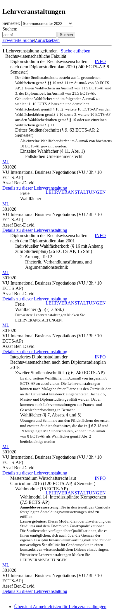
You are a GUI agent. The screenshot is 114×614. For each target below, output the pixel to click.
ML (5, 161)
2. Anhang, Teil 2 (36, 256)
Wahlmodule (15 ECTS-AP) (41, 488)
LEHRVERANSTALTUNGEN (74, 192)
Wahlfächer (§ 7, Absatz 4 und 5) (65, 410)
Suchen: (9, 28)
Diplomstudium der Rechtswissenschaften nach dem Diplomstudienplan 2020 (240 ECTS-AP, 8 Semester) (59, 66)
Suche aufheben (75, 50)
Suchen (66, 35)
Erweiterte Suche (18, 40)
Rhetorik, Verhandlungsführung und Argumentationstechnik (58, 264)
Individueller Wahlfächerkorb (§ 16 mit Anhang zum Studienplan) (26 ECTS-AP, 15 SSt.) (59, 249)
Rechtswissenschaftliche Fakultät (35, 56)
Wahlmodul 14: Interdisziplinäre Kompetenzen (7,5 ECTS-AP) (65, 526)
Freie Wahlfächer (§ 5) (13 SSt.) (60, 312)
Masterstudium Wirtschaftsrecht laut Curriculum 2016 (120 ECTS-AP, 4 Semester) (58, 481)
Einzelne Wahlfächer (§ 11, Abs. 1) (66, 146)
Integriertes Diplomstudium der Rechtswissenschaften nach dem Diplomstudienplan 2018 (58, 362)
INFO (100, 61)
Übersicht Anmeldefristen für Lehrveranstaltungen (60, 606)
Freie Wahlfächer (63, 196)
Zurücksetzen (47, 40)
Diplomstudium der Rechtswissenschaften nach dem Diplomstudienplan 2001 (58, 238)
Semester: (11, 23)
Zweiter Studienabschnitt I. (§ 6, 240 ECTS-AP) (60, 372)
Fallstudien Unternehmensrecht (53, 156)
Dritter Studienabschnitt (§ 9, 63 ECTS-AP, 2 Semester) (63, 106)
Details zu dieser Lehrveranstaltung (34, 188)
